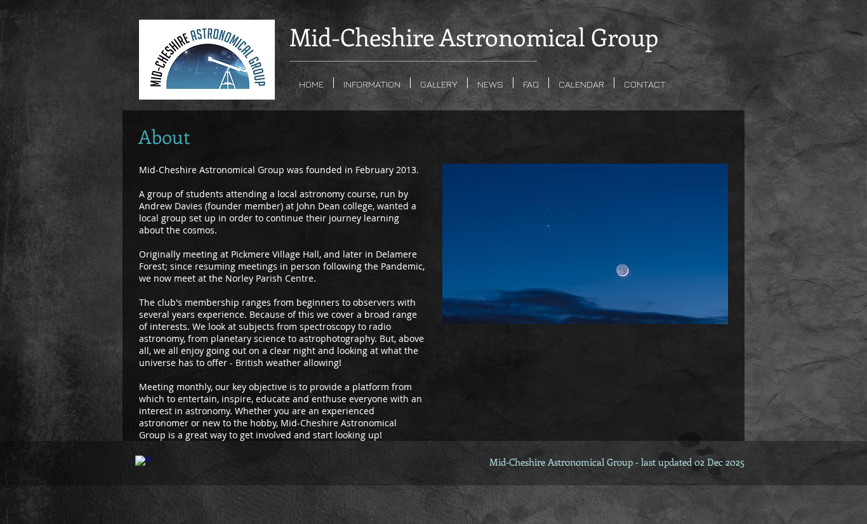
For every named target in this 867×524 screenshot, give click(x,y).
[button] (372, 82)
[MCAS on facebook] (142, 463)
